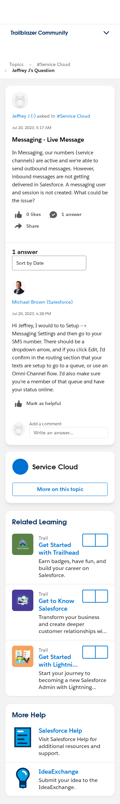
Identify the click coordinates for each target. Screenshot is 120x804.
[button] (60, 489)
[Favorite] (89, 540)
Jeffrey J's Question (33, 70)
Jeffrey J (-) (24, 116)
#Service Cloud (53, 64)
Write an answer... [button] (53, 433)
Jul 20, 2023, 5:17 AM (31, 127)
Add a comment (45, 424)
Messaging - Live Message (48, 139)
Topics (16, 64)
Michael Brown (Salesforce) (42, 302)
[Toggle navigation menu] (106, 33)
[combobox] (49, 263)
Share (25, 227)
